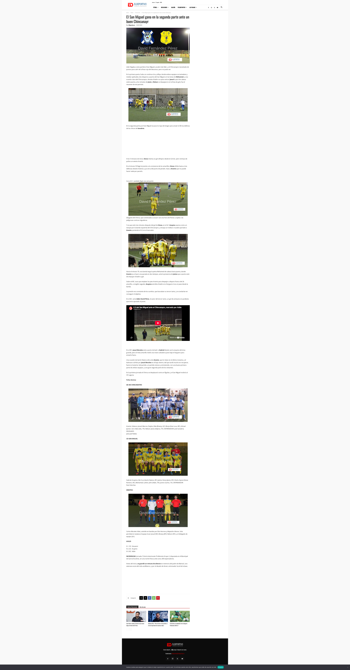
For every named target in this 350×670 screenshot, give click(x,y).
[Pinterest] (158, 598)
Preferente (137, 12)
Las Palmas (192, 7)
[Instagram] (211, 7)
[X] (214, 7)
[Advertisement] (158, 145)
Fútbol (155, 7)
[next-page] (130, 629)
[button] (221, 7)
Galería (173, 7)
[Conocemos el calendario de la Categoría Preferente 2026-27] (180, 617)
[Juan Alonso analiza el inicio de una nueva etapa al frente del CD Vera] (136, 616)
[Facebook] (208, 7)
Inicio (127, 12)
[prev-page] (127, 629)
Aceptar (220, 667)
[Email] (141, 598)
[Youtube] (217, 7)
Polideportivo (181, 7)
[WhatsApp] (154, 598)
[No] (348, 667)
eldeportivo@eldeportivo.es (178, 653)
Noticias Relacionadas (132, 607)
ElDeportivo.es (131, 25)
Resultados (164, 7)
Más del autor (143, 607)
